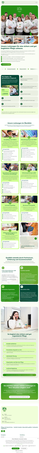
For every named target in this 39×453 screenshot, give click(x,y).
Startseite (2, 436)
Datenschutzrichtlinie (19, 444)
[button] (36, 2)
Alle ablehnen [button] (23, 448)
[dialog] (19, 445)
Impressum (21, 436)
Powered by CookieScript (19, 452)
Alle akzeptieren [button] (15, 448)
